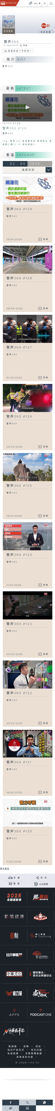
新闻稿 (13, 1046)
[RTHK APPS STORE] (14, 1012)
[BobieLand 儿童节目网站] (40, 916)
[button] (27, 107)
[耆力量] (14, 993)
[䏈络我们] (10, 883)
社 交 (44, 878)
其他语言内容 (25, 1057)
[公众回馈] (36, 884)
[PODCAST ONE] (40, 1012)
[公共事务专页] (14, 954)
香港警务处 (29, 141)
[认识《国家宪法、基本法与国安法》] (40, 974)
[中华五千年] (14, 1031)
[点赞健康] (14, 916)
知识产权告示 (17, 1050)
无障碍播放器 (34, 1053)
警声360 (15, 141)
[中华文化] (14, 974)
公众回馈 (43, 884)
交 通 (17, 878)
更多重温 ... (5, 869)
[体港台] (40, 897)
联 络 (17, 884)
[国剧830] (14, 935)
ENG (35, 4)
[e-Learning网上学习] (40, 935)
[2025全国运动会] (14, 897)
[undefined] (31, 3)
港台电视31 (29, 144)
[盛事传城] (40, 993)
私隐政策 (14, 1053)
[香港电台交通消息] (10, 877)
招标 (39, 1046)
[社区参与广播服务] (40, 954)
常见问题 (37, 1050)
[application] (27, 107)
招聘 (27, 1046)
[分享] (37, 877)
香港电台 (42, 141)
